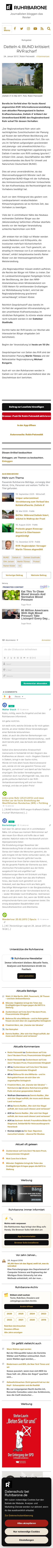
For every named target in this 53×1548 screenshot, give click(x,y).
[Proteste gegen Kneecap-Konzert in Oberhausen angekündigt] (8, 527)
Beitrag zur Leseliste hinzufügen (26, 406)
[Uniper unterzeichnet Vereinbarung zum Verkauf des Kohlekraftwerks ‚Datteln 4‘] (8, 497)
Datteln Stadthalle (32, 557)
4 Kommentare (42, 56)
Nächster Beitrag (38, 575)
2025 (20, 1313)
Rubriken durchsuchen (15, 1326)
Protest (36, 561)
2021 (20, 1320)
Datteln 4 (16, 557)
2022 (9, 1320)
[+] (34, 658)
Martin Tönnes (23, 561)
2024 (32, 1313)
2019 (43, 1320)
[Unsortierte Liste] (21, 657)
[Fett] (4, 657)
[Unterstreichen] (11, 657)
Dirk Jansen (8, 561)
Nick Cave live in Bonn (16, 1158)
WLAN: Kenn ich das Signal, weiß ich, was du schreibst (28, 1264)
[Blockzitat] (24, 657)
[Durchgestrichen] (14, 657)
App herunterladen (26, 1236)
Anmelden (46, 640)
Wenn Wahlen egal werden (19, 1349)
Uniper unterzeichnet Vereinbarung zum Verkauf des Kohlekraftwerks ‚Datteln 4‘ (32, 501)
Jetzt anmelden (26, 976)
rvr (19, 565)
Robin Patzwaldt (15, 1052)
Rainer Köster (9, 565)
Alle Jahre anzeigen (13, 1332)
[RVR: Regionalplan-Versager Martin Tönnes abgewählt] (8, 544)
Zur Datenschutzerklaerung (19, 1515)
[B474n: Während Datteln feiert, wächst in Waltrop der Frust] (8, 514)
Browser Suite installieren (26, 1242)
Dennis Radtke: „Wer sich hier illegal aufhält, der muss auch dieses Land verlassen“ (28, 1034)
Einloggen (7, 461)
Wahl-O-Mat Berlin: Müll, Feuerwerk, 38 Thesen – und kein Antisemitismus (28, 997)
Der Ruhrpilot (12, 1029)
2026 (9, 1313)
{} (31, 658)
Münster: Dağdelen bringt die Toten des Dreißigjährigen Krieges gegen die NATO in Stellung (25, 1005)
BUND (6, 557)
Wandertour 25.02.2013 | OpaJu (19, 919)
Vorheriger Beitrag (14, 575)
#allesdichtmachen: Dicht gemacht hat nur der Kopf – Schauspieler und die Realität (28, 1383)
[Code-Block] (27, 657)
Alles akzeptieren (26, 1523)
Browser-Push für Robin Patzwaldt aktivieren (26, 416)
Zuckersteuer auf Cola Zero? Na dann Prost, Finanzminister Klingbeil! (26, 1013)
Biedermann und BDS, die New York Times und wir (28, 1365)
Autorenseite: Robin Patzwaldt (26, 434)
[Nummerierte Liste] (17, 657)
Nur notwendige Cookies (26, 1531)
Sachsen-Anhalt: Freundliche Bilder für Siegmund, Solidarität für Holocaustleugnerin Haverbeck (29, 1123)
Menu (7, 30)
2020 (32, 1320)
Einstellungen (26, 1540)
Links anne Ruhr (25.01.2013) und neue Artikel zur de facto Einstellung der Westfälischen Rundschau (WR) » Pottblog (25, 800)
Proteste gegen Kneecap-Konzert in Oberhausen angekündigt (29, 532)
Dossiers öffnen (11, 1329)
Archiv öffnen (26, 1306)
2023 (43, 1313)
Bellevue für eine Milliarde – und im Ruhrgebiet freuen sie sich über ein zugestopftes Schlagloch (28, 1019)
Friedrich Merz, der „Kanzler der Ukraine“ (25, 1025)
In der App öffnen (26, 425)
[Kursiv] (8, 657)
